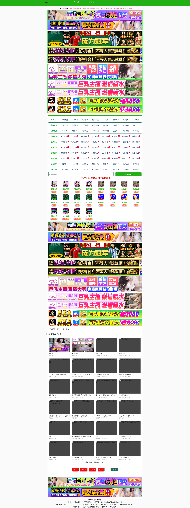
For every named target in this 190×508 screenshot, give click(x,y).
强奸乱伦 (84, 147)
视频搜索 (128, 174)
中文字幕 (95, 136)
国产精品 (64, 147)
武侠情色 (105, 158)
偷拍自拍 (64, 153)
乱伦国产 (95, 142)
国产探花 (105, 142)
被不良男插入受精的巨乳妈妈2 (81, 395)
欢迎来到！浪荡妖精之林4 (80, 416)
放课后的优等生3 (124, 457)
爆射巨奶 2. (52, 395)
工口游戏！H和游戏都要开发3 (58, 374)
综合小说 (135, 158)
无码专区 (74, 147)
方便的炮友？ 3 (77, 457)
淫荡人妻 (84, 158)
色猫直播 (75, 353)
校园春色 (95, 158)
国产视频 (64, 136)
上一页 (83, 470)
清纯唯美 (74, 153)
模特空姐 (84, 142)
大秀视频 (125, 147)
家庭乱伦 (74, 158)
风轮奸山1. (122, 353)
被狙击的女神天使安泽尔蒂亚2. (105, 395)
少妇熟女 (95, 153)
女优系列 (115, 136)
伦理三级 (105, 136)
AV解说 (74, 136)
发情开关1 (99, 353)
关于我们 (91, 500)
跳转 (114, 470)
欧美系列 (135, 136)
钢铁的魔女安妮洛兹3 (125, 374)
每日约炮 (100, 191)
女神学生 (64, 142)
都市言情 (64, 158)
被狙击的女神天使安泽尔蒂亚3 (81, 436)
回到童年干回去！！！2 (126, 416)
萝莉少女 (115, 147)
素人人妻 (74, 142)
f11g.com (46, 2)
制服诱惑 (135, 147)
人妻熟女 (105, 147)
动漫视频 (125, 136)
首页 (58, 329)
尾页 (100, 470)
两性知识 (115, 158)
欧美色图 (115, 153)
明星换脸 (125, 142)
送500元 (101, 205)
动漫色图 (125, 153)
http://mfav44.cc (91, 3)
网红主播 (115, 142)
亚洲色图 (105, 153)
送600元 (54, 205)
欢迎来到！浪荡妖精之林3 (104, 416)
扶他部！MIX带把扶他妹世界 (81, 374)
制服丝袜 (84, 153)
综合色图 (135, 153)
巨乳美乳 (95, 147)
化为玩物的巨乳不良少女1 (127, 436)
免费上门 (53, 191)
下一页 (92, 470)
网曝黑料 (135, 142)
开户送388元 (53, 219)
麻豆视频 (84, 136)
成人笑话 (125, 158)
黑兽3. (97, 436)
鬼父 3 (51, 436)
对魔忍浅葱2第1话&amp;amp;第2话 (59, 416)
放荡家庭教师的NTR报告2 (104, 457)
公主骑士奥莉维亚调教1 (103, 374)
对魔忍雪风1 (52, 457)
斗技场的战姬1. (123, 395)
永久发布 (91, 2)
